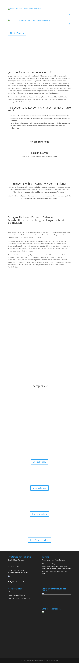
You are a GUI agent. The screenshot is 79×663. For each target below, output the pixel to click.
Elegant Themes (35, 660)
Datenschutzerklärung (17, 595)
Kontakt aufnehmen (39, 163)
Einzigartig (39, 452)
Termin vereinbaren (39, 530)
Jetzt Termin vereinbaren (21, 308)
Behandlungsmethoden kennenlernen (28, 317)
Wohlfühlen (39, 504)
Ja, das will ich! (17, 134)
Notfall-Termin (17, 33)
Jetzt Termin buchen (39, 540)
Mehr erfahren (39, 488)
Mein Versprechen (39, 478)
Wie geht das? (39, 461)
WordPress (54, 660)
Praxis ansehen (39, 514)
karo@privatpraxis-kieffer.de (18, 573)
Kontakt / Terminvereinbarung (19, 598)
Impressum (13, 592)
